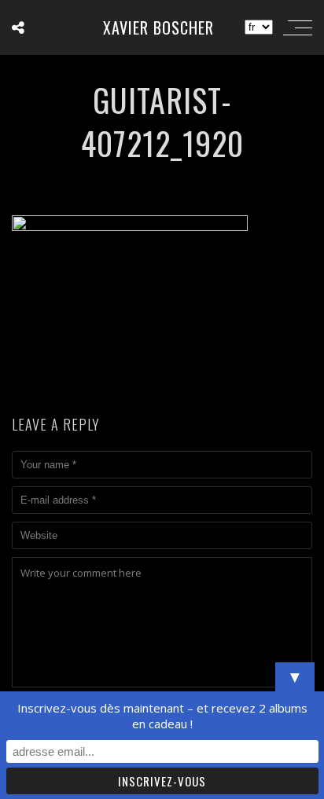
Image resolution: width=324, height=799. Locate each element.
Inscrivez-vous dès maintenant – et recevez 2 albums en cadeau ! (162, 715)
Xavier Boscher (158, 27)
